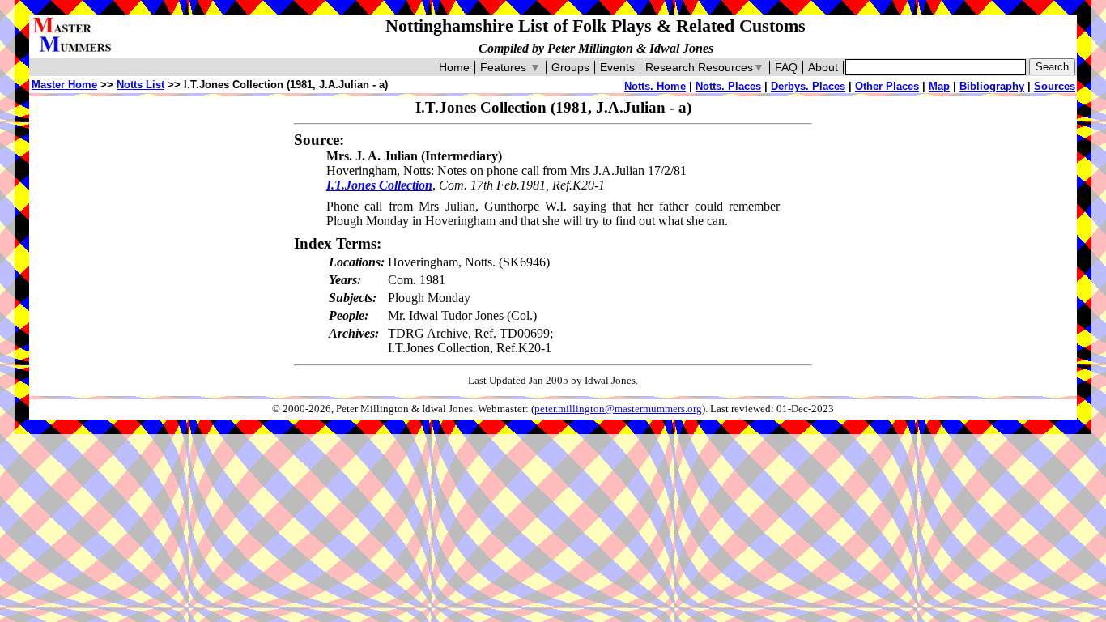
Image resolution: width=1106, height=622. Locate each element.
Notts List (140, 85)
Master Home (64, 85)
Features (510, 67)
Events (617, 67)
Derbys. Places (808, 86)
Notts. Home (655, 86)
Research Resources (704, 67)
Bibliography (991, 86)
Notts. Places (728, 86)
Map (939, 86)
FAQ (786, 67)
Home (454, 67)
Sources (1054, 86)
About (823, 67)
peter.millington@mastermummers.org (618, 409)
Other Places (887, 86)
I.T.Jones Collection (379, 185)
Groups (570, 67)
